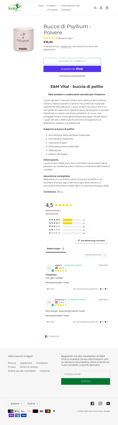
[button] (101, 289)
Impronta (45, 371)
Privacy (12, 366)
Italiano (15, 403)
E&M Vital (88, 411)
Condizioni (42, 363)
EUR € (31, 403)
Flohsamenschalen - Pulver (57, 282)
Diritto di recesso (29, 366)
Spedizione (65, 46)
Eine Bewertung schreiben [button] (93, 240)
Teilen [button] (51, 289)
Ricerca (12, 363)
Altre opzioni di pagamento (72, 75)
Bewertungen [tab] (53, 248)
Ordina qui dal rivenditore (22, 371)
